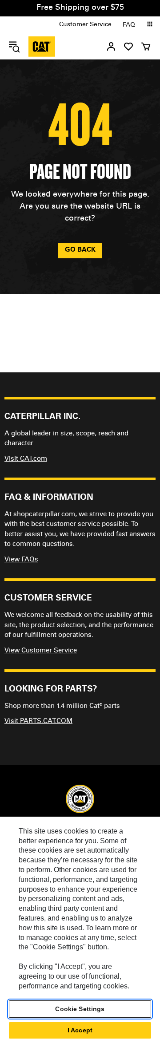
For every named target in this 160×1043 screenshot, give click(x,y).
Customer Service (85, 25)
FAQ (129, 25)
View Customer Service (40, 651)
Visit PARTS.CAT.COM (38, 721)
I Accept (80, 1030)
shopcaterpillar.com (41, 46)
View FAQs (21, 560)
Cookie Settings (79, 1008)
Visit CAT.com (25, 459)
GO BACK (80, 250)
